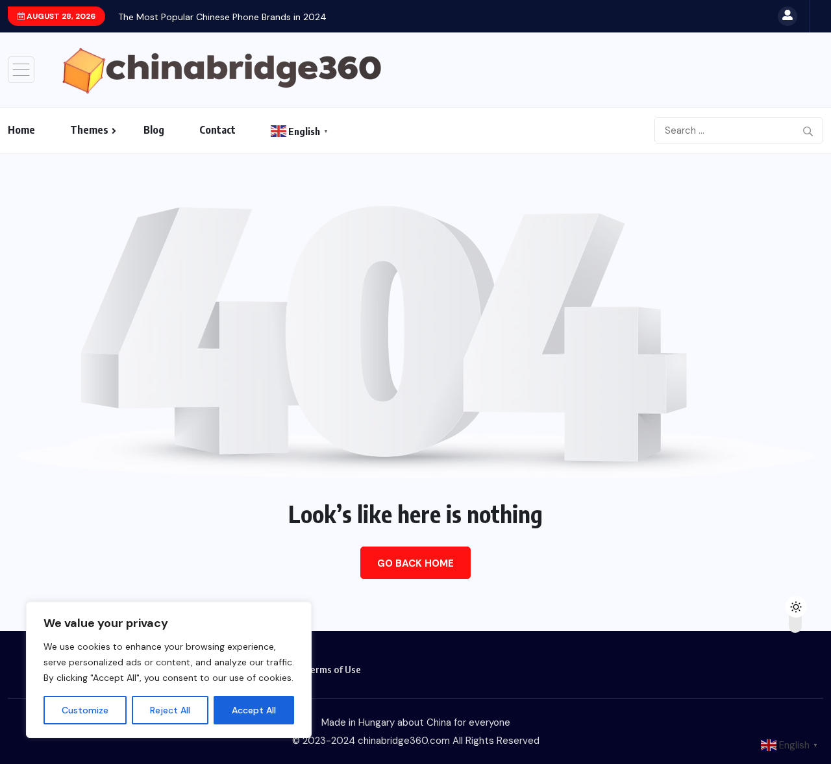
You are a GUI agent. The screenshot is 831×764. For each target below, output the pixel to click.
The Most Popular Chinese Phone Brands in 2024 (222, 17)
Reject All (170, 710)
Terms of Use (332, 669)
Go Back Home (415, 563)
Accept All (254, 710)
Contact (217, 129)
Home (21, 129)
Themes (89, 129)
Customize (85, 710)
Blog (153, 129)
